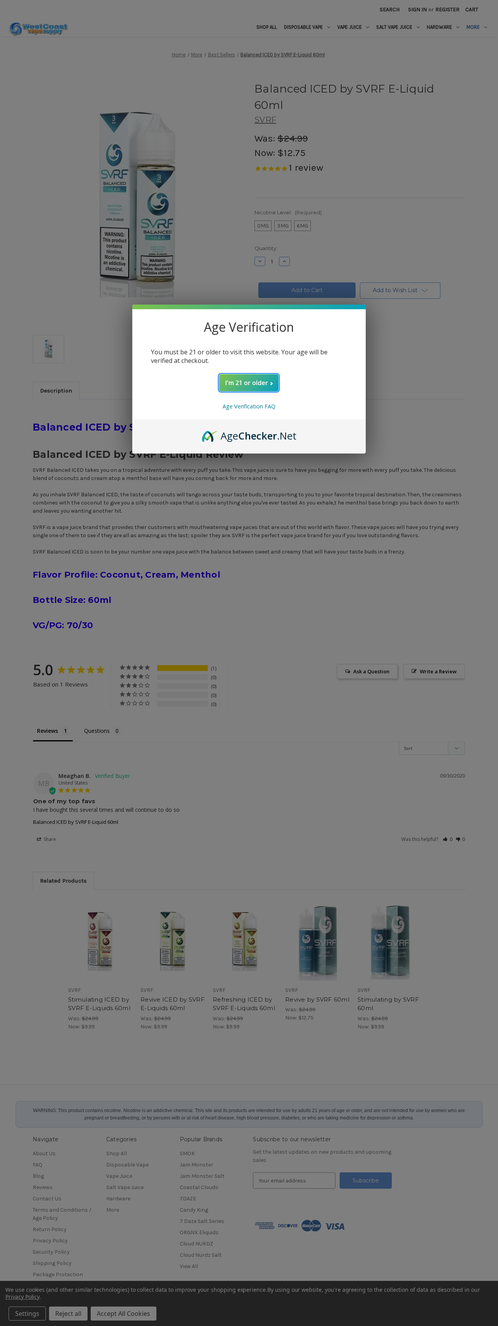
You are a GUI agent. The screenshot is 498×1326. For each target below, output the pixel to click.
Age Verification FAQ (249, 406)
